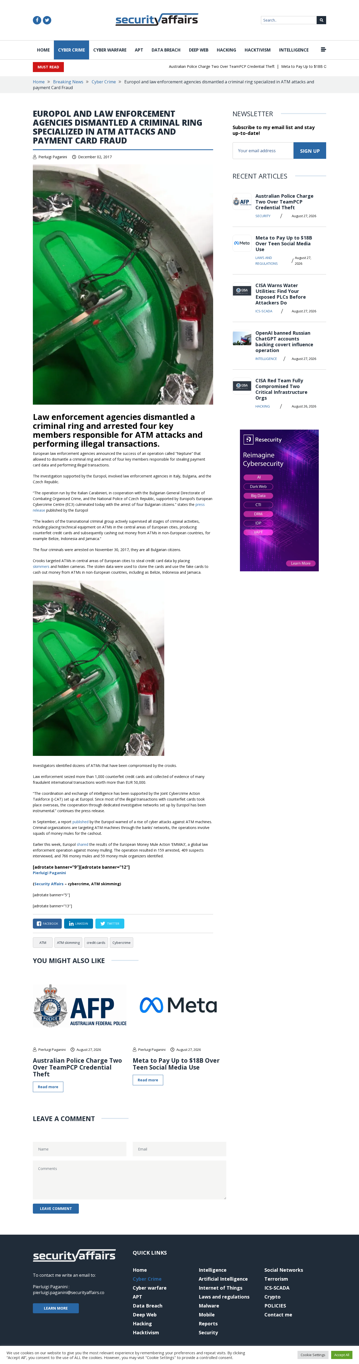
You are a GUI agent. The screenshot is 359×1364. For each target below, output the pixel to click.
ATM (42, 942)
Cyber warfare (109, 50)
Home (43, 50)
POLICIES (275, 1305)
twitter (113, 923)
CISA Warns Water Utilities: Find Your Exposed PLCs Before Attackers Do (280, 294)
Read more (48, 1086)
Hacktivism (258, 50)
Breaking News (68, 82)
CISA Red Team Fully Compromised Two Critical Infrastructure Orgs (281, 389)
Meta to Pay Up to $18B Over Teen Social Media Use (309, 66)
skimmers (41, 566)
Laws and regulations (266, 260)
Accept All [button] (341, 1354)
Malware (209, 1305)
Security (262, 215)
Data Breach (166, 50)
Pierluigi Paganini (52, 156)
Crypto (272, 1297)
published (81, 821)
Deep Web (198, 50)
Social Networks (283, 1270)
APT (139, 50)
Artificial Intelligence (223, 1279)
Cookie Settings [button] (313, 1354)
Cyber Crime (71, 50)
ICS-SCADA (263, 311)
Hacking (226, 50)
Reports (208, 1323)
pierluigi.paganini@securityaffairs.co (68, 1292)
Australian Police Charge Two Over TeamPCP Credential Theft (205, 66)
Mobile (207, 1314)
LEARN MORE (56, 1308)
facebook (50, 923)
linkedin (81, 923)
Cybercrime (121, 942)
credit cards (96, 942)
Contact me (278, 1314)
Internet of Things (220, 1288)
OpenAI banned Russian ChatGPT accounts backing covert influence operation (284, 341)
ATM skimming (68, 942)
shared (82, 844)
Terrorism (276, 1279)
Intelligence (294, 50)
